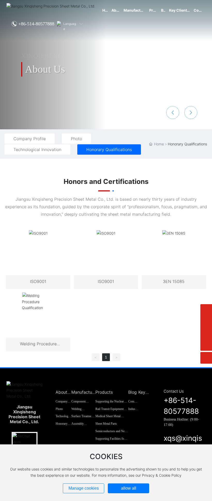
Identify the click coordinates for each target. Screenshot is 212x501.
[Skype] (206, 310)
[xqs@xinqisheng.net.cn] (206, 321)
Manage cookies (84, 488)
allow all (128, 488)
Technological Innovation (37, 149)
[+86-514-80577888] (206, 333)
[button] (172, 112)
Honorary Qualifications (109, 149)
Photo (76, 138)
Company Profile (29, 138)
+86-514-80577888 (36, 23)
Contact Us (174, 391)
